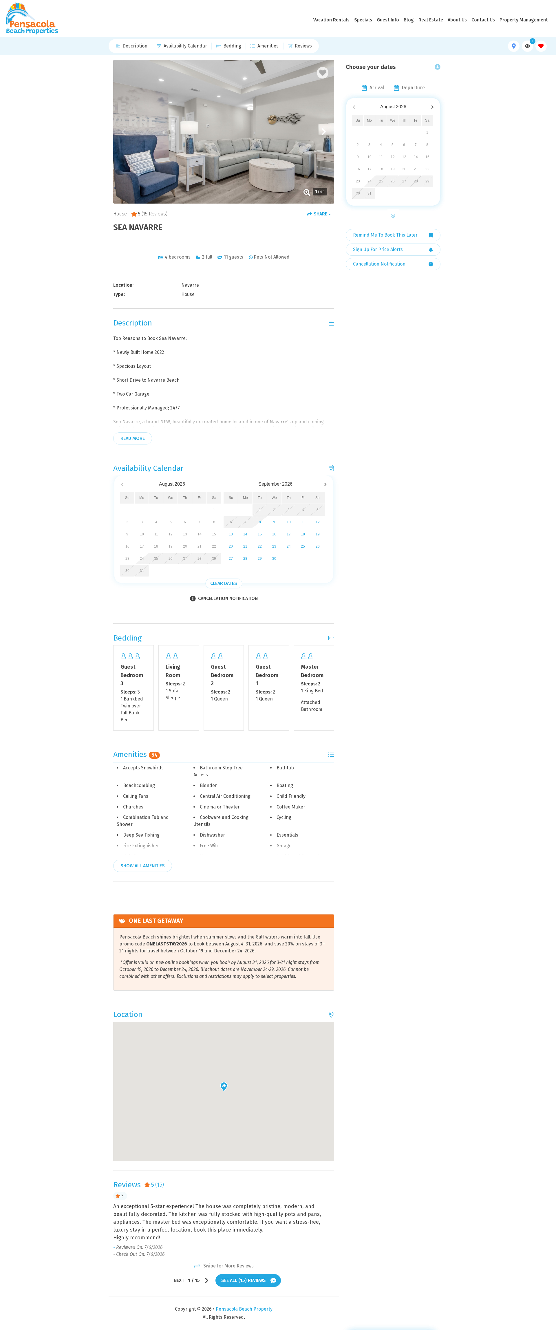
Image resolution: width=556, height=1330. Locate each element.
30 (274, 559)
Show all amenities (142, 865)
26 (318, 546)
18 (303, 534)
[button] (123, 131)
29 (260, 559)
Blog (409, 20)
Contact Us (483, 20)
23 (274, 546)
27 (231, 559)
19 (318, 534)
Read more (132, 438)
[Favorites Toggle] (541, 46)
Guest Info (388, 20)
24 (289, 546)
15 (260, 534)
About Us (457, 20)
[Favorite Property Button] (322, 72)
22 (260, 546)
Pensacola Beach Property (244, 1309)
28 (245, 559)
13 (231, 534)
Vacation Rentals (331, 20)
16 (274, 534)
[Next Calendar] (325, 484)
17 (289, 534)
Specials (363, 20)
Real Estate (430, 20)
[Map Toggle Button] (513, 46)
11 (303, 522)
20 (231, 546)
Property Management (524, 20)
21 (245, 546)
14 (245, 534)
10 (289, 522)
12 (318, 522)
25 (303, 546)
